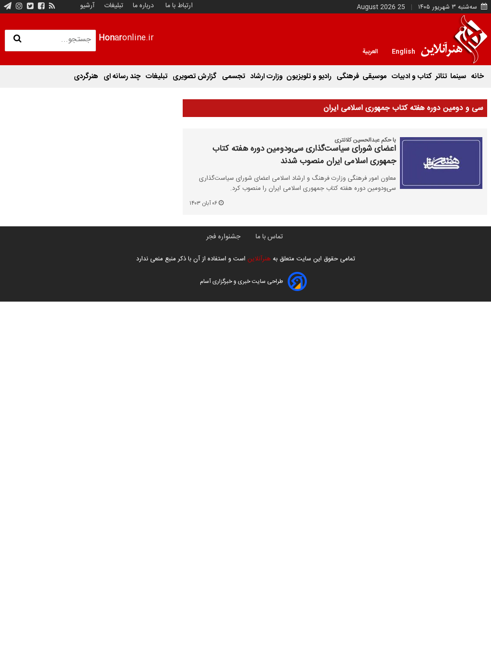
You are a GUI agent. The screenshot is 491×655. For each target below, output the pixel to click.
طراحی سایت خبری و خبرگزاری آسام (241, 281)
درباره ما (143, 6)
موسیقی (375, 76)
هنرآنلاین (258, 259)
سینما (459, 76)
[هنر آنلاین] (454, 39)
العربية (370, 51)
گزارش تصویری (196, 76)
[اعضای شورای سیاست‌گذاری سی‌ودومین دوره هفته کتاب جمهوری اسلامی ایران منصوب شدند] (441, 163)
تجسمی (234, 76)
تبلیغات (112, 6)
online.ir (126, 38)
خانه (477, 76)
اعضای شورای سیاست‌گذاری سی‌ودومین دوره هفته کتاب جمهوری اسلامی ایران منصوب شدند (304, 155)
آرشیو (87, 6)
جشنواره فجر (223, 237)
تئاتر (441, 76)
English (403, 51)
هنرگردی (87, 76)
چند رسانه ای (123, 76)
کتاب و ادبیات (412, 76)
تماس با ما (269, 237)
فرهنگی (348, 76)
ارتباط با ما (179, 6)
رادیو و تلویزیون (309, 76)
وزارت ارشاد (266, 76)
